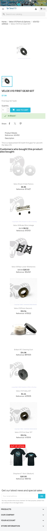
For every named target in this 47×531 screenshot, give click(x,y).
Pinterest (20, 123)
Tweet (15, 123)
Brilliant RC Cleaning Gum (23, 350)
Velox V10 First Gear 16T (23, 432)
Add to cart (20, 110)
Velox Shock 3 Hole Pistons (23, 184)
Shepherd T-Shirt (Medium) (23, 474)
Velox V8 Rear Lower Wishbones (23, 267)
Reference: (9, 135)
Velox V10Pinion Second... (23, 308)
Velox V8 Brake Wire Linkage (23, 225)
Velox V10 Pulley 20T (23, 391)
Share (9, 123)
